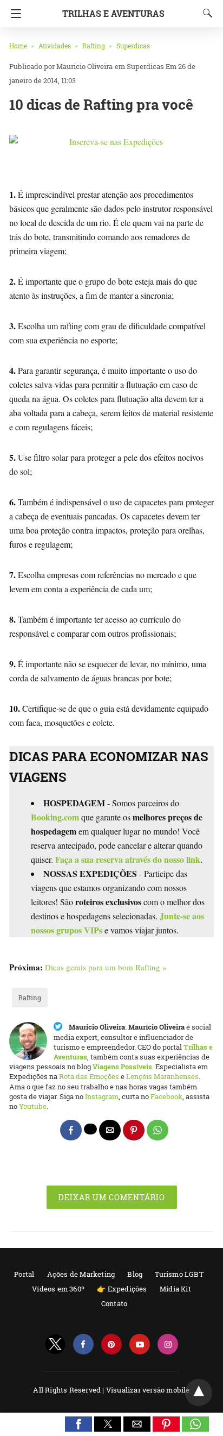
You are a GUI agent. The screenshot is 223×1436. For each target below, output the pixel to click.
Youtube (33, 1106)
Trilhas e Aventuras (113, 13)
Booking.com (55, 817)
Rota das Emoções (89, 1076)
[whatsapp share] (157, 1130)
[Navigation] (13, 13)
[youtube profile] (139, 1344)
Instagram (102, 1096)
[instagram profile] (168, 1344)
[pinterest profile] (111, 1344)
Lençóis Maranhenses (162, 1076)
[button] (78, 1424)
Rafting (93, 45)
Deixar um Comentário (111, 1197)
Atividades (54, 45)
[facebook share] (71, 1130)
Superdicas (133, 45)
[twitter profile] (55, 1344)
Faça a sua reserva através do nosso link (127, 859)
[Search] (205, 13)
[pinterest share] (134, 1130)
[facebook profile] (83, 1344)
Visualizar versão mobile (148, 1390)
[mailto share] (110, 1130)
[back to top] (198, 1392)
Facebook (166, 1096)
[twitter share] (90, 1129)
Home (18, 45)
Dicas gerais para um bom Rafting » (106, 967)
